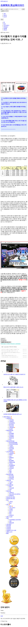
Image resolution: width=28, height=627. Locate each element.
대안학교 (11, 478)
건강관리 (8, 527)
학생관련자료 (9, 430)
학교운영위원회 (13, 442)
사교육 (11, 445)
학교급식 (11, 435)
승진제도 (11, 419)
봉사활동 (11, 460)
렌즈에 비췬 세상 (10, 498)
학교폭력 (11, 433)
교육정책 (8, 418)
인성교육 (11, 487)
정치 (2, 346)
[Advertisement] (14, 62)
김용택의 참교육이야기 (12, 5)
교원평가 (11, 421)
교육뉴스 (11, 492)
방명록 (5, 28)
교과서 (11, 463)
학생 (10, 432)
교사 (10, 456)
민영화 (11, 509)
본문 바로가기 (4, 1)
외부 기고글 (9, 516)
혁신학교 (11, 424)
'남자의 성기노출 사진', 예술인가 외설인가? (9, 349)
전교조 (11, 481)
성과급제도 (12, 422)
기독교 (11, 501)
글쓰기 (5, 15)
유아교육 (11, 477)
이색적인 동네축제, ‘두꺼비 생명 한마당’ (9, 356)
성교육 (11, 428)
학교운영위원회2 (13, 444)
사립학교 (11, 466)
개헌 (10, 521)
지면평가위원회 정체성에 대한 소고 (8, 355)
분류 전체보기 (7, 416)
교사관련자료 (9, 451)
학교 (10, 459)
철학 (10, 486)
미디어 (11, 510)
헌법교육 (11, 522)
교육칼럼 (11, 453)
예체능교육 (12, 462)
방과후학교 (12, 465)
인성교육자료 (9, 484)
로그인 (5, 16)
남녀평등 (11, 436)
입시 (10, 439)
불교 (10, 503)
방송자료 (8, 491)
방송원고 (11, 495)
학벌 (10, 471)
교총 (10, 483)
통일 (7, 533)
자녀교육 (11, 448)
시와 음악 (8, 524)
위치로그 (5, 26)
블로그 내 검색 (4, 9)
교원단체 (8, 480)
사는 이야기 (6, 346)
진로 (10, 489)
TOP (2, 616)
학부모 (11, 454)
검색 (23, 9)
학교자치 (11, 425)
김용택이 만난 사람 (11, 530)
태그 (4, 23)
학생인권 (11, 438)
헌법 (7, 518)
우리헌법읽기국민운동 (15, 519)
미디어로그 (6, 25)
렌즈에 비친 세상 (10, 497)
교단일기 (11, 468)
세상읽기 (11, 515)
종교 (7, 500)
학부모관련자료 (10, 441)
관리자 (5, 29)
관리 (4, 13)
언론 (10, 472)
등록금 (11, 450)
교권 (10, 469)
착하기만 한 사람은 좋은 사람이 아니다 (8, 350)
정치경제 (8, 525)
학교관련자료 (9, 474)
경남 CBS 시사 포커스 (14, 494)
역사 (10, 513)
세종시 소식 (9, 531)
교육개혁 (11, 427)
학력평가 (11, 457)
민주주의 (8, 528)
